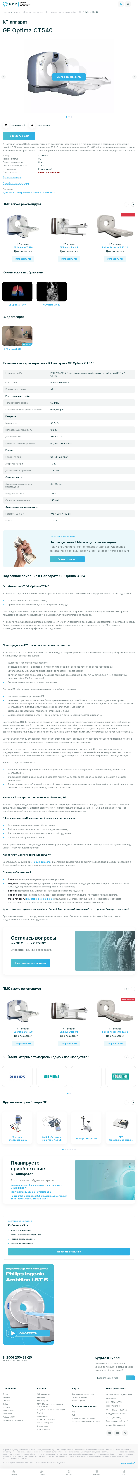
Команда (6, 1397)
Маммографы (43, 1401)
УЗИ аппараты (43, 1394)
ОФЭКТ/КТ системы (46, 1419)
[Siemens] (52, 1076)
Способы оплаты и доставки (16, 183)
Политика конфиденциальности (86, 1421)
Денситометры (44, 1429)
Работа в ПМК (9, 1417)
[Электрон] (121, 1076)
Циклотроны (42, 1426)
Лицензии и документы (13, 1420)
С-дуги (40, 1413)
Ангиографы (42, 1416)
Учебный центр (78, 1401)
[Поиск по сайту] (128, 4)
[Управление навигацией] (133, 4)
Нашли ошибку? (127, 1463)
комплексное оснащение (40, 898)
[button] (66, 117)
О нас (5, 1394)
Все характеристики (12, 177)
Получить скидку (67, 559)
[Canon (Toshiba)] (86, 1077)
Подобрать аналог (19, 135)
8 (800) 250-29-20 (17, 1357)
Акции (74, 1412)
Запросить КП (23, 258)
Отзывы (6, 1401)
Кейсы (5, 1404)
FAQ (73, 1415)
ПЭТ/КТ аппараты (45, 1423)
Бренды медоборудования (83, 1418)
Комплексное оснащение (83, 1394)
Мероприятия (8, 1410)
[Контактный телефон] (121, 4)
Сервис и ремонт (79, 1397)
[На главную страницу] (17, 3)
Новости (6, 1407)
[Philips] (17, 1076)
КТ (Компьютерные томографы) (51, 1409)
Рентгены (41, 1397)
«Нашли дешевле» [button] (41, 862)
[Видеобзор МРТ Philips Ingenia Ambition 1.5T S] (28, 1304)
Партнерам (8, 1414)
